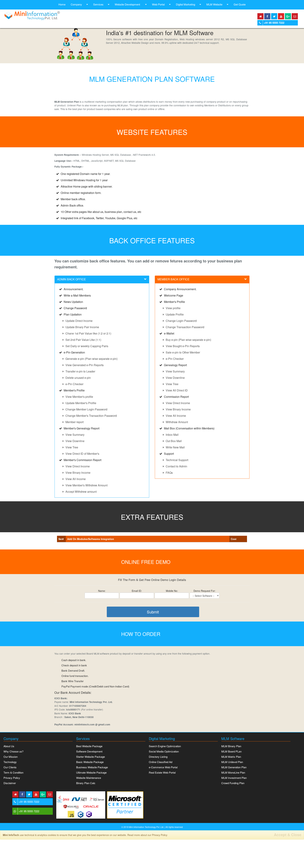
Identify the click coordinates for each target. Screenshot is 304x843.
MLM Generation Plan (233, 767)
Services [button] (98, 4)
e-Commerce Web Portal (163, 767)
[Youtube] (281, 16)
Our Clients (10, 767)
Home (61, 4)
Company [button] (76, 4)
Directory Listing (158, 756)
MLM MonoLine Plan (233, 772)
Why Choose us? (13, 751)
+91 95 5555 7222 (274, 23)
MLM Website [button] (214, 4)
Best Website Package (89, 746)
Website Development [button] (128, 4)
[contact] (295, 16)
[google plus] (288, 16)
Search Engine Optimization (165, 746)
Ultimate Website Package (91, 772)
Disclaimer (10, 783)
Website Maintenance (88, 778)
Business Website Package (92, 767)
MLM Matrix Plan (231, 756)
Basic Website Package (90, 762)
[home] (260, 16)
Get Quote (240, 4)
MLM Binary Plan (231, 746)
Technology (10, 762)
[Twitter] (274, 16)
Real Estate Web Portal (162, 772)
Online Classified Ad (160, 762)
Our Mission (11, 756)
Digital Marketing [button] (185, 4)
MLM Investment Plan (234, 778)
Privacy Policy (12, 778)
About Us (9, 746)
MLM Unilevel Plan (232, 762)
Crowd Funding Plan (232, 783)
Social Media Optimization (164, 751)
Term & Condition (13, 772)
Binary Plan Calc (85, 783)
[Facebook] (267, 16)
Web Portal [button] (158, 4)
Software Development (89, 751)
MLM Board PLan (231, 751)
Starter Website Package (90, 756)
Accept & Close (287, 834)
